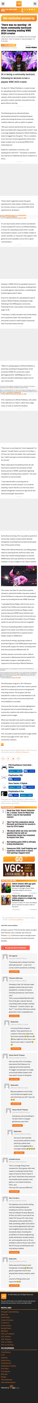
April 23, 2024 (22, 218)
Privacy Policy (6, 1325)
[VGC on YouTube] (32, 9)
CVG (3, 1355)
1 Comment (33, 893)
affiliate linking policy (22, 752)
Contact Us (5, 1323)
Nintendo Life (6, 1363)
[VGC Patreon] (22, 9)
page (9, 935)
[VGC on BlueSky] (29, 9)
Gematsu (4, 1358)
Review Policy (6, 1328)
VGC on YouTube (7, 1345)
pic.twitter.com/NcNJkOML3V (8, 216)
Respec (3, 1377)
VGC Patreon (6, 1336)
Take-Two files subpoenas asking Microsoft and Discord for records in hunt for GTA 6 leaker (21, 824)
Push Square (5, 1371)
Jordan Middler (31, 47)
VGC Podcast (6, 1339)
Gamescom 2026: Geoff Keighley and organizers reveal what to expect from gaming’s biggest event (22, 851)
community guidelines (16, 920)
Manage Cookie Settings (10, 1312)
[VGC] (19, 3)
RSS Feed (4, 1331)
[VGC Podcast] (25, 9)
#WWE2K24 (8, 215)
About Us (4, 1314)
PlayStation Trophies (8, 1366)
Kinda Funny (5, 1360)
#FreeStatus (10, 392)
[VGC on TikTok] (34, 9)
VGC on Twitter (6, 1342)
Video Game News (9, 45)
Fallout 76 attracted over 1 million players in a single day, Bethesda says (24, 898)
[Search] (35, 4)
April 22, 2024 (17, 677)
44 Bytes (15, 1387)
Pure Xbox (5, 1368)
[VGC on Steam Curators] (22, 11)
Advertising (5, 1317)
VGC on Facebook (7, 1334)
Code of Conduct (7, 1320)
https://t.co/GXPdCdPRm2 (19, 215)
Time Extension (6, 1380)
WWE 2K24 (29, 142)
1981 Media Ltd (14, 1294)
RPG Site (4, 1374)
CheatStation (6, 1352)
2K (28, 150)
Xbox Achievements (8, 1382)
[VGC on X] (27, 9)
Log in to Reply (14, 971)
